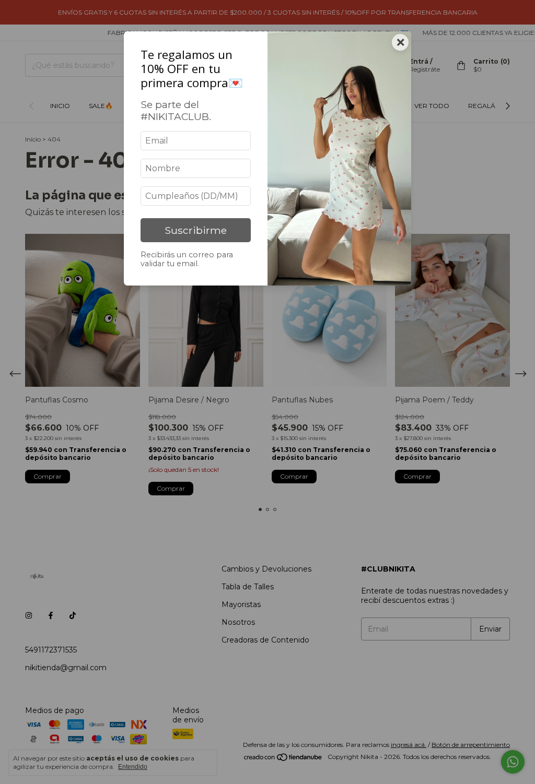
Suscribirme (196, 230)
